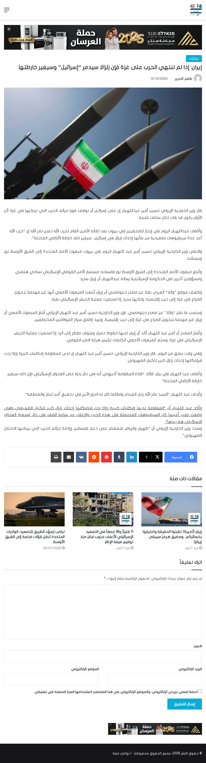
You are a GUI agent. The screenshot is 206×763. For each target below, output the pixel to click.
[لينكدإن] (131, 457)
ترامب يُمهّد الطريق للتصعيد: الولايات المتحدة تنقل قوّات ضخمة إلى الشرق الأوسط (35, 537)
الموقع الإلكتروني (85, 669)
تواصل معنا (121, 753)
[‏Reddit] (94, 457)
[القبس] (196, 10)
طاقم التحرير (183, 78)
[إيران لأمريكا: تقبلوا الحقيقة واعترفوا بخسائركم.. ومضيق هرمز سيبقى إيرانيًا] (171, 509)
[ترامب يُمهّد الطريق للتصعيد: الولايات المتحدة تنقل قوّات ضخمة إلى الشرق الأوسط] (34, 509)
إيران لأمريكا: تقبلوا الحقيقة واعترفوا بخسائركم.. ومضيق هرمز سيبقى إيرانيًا (172, 537)
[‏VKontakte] (81, 457)
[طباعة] (56, 457)
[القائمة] (6, 12)
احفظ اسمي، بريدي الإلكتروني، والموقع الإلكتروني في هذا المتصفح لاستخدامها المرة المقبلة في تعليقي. (116, 692)
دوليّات (194, 58)
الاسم (198, 646)
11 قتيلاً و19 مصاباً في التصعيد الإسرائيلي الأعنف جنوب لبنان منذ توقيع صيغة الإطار (106, 537)
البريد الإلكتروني (190, 669)
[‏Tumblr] (119, 457)
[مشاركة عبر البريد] (68, 457)
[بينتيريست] (106, 457)
